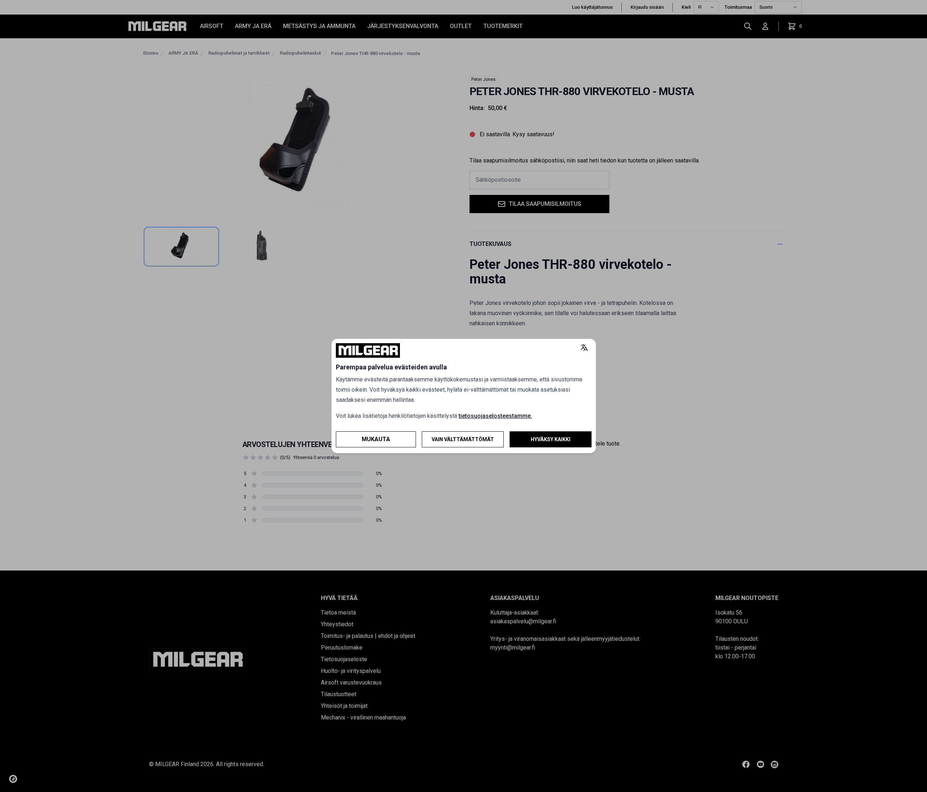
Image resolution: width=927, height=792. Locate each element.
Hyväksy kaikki (550, 439)
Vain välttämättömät (463, 439)
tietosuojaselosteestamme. (495, 415)
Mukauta (376, 439)
